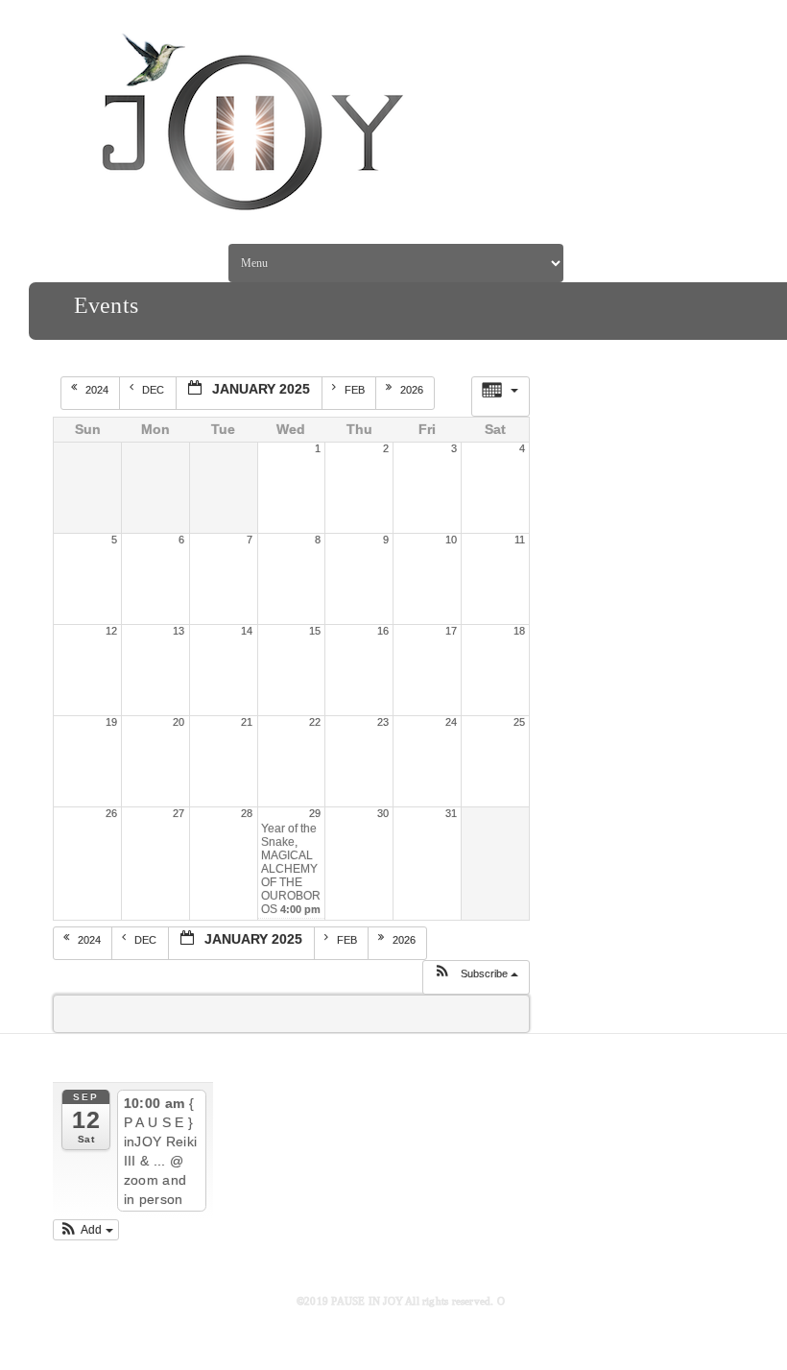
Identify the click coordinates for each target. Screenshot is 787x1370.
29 (315, 813)
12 (111, 631)
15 (315, 631)
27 (178, 813)
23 (383, 722)
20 (178, 722)
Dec (154, 390)
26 (111, 813)
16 (383, 631)
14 (246, 631)
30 (383, 813)
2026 (413, 390)
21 (246, 722)
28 (246, 813)
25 (519, 722)
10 (451, 539)
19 (111, 722)
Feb (356, 390)
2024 (98, 390)
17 (451, 631)
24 (451, 722)
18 (519, 631)
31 (451, 813)
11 (519, 539)
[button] (475, 977)
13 (178, 631)
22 (315, 722)
